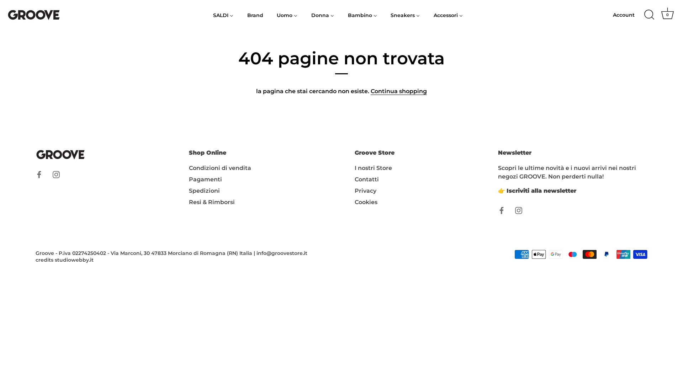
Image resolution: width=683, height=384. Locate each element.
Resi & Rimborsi (212, 202)
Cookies (366, 202)
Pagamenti (205, 179)
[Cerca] (649, 15)
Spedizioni (204, 190)
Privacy (365, 190)
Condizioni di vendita (220, 168)
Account (624, 15)
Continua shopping (399, 91)
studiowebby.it (74, 260)
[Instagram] (56, 174)
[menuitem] (223, 15)
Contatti (367, 179)
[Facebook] (39, 174)
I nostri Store (373, 168)
